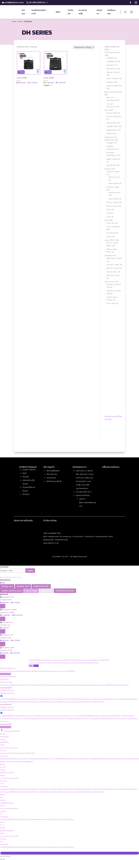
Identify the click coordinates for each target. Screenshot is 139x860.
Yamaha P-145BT (7, 612)
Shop (20, 21)
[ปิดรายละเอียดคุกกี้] (2, 731)
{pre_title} (46, 590)
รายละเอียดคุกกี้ (6, 688)
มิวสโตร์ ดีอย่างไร (29, 469)
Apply (30, 570)
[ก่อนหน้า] (1, 859)
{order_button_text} (12, 590)
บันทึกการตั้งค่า (5, 727)
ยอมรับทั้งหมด (5, 674)
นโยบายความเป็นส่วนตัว (37, 663)
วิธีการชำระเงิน (51, 474)
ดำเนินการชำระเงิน (41, 586)
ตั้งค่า (97, 663)
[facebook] (130, 2)
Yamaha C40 (5, 638)
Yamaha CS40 (6, 650)
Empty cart (7, 586)
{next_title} (31, 590)
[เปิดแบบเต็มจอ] (4, 856)
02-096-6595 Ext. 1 (38, 2)
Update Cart (23, 586)
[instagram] (136, 2)
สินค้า (24, 473)
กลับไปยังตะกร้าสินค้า (65, 590)
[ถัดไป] (4, 859)
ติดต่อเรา (26, 494)
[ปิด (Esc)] (9, 856)
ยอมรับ (36, 666)
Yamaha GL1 (5, 625)
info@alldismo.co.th (14, 2)
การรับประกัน (51, 478)
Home (14, 21)
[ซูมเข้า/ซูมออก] (1, 856)
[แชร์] (6, 856)
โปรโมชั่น (26, 477)
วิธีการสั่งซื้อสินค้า (52, 471)
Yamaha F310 (5, 599)
